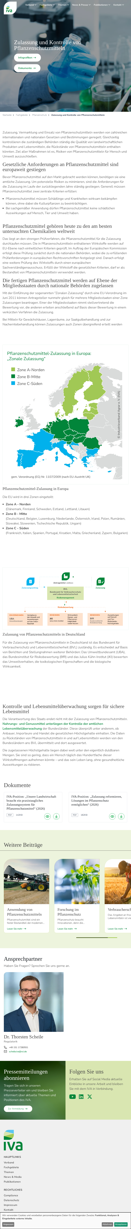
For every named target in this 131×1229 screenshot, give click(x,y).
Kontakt (117, 4)
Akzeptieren (121, 1224)
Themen (62, 4)
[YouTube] (72, 1096)
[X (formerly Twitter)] (89, 1097)
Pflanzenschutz (39, 115)
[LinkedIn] (81, 1096)
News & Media (13, 1177)
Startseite (7, 115)
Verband (29, 4)
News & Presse (80, 4)
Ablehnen (107, 1224)
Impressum (10, 1205)
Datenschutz (11, 1200)
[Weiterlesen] (26, 881)
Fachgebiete (46, 4)
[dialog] (65, 1220)
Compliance (11, 1195)
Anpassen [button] (8, 1224)
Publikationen (101, 4)
